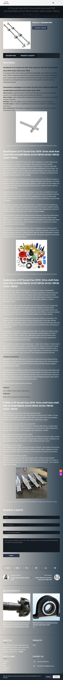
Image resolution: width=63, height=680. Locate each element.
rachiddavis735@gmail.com (45, 666)
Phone (5, 529)
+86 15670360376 (43, 661)
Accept (48, 676)
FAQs (4, 665)
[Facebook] (8, 568)
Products (6, 661)
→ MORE (20, 652)
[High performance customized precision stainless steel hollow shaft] (46, 607)
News (5, 663)
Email (4, 522)
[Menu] (59, 3)
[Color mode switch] (53, 3)
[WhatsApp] (55, 568)
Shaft (4, 629)
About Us (6, 670)
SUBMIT (11, 555)
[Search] (56, 3)
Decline (56, 676)
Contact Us (6, 668)
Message (5, 537)
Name (4, 514)
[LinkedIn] (36, 568)
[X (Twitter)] (17, 568)
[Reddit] (45, 568)
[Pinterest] (27, 568)
